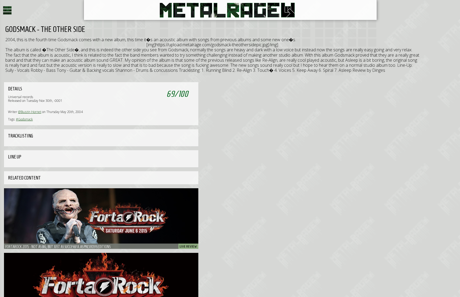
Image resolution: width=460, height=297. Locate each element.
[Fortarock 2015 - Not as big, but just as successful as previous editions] (101, 218)
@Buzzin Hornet (29, 112)
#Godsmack (24, 119)
